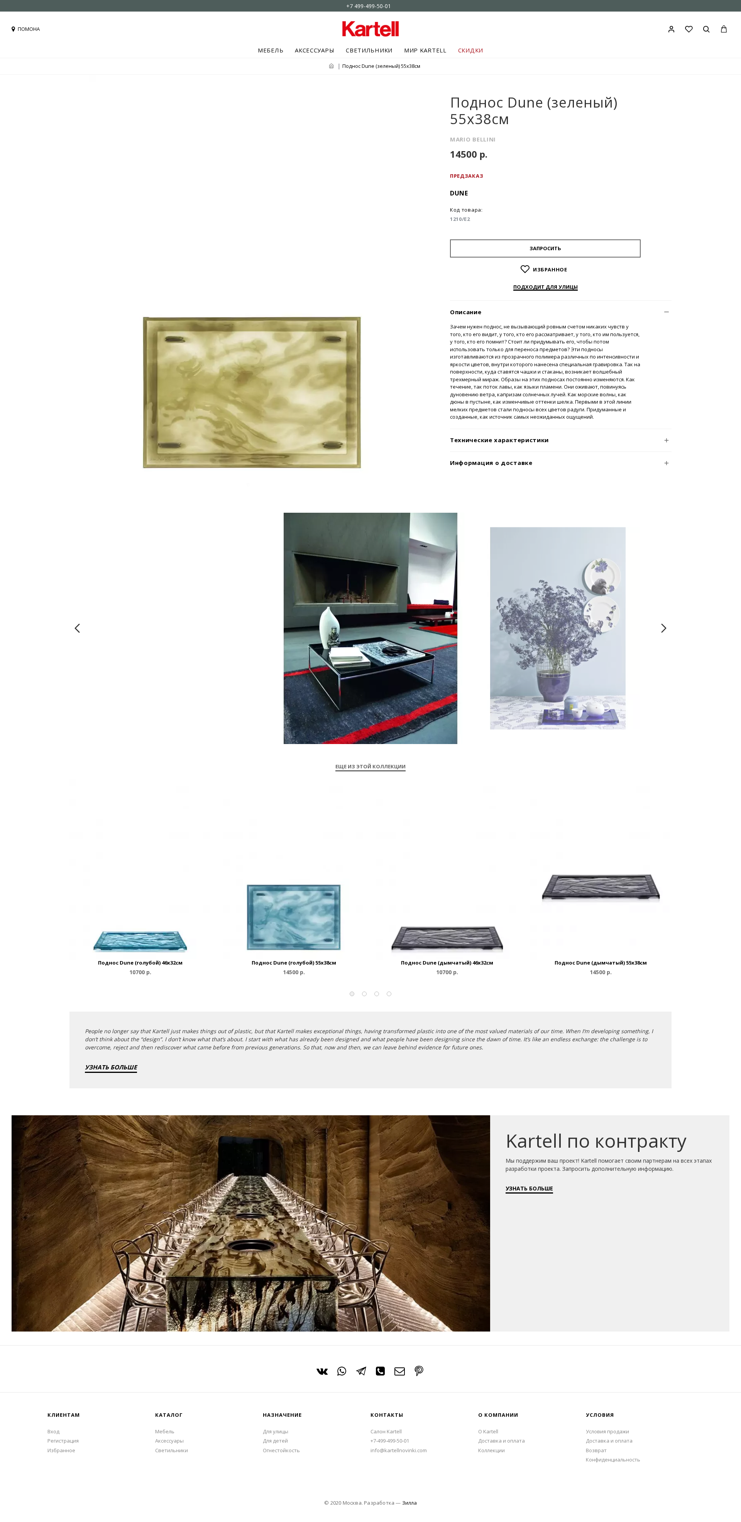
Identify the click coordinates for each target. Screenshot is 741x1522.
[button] (352, 994)
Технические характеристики (499, 440)
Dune (459, 193)
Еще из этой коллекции (370, 766)
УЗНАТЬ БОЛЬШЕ (111, 1067)
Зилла (409, 1502)
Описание (466, 312)
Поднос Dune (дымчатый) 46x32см (447, 963)
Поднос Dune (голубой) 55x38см (294, 963)
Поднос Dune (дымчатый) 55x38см (601, 963)
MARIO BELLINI (473, 139)
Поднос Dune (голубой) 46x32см (140, 963)
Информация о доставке (491, 462)
